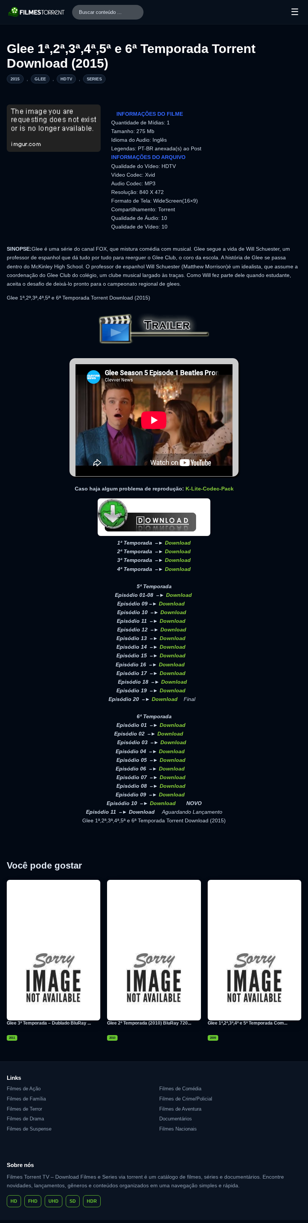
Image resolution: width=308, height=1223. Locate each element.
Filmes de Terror (24, 1109)
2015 (15, 79)
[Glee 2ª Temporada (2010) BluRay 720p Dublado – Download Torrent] (154, 950)
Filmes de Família (26, 1099)
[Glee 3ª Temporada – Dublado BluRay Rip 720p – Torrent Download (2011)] (53, 950)
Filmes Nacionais (178, 1129)
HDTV (66, 79)
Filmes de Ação (24, 1088)
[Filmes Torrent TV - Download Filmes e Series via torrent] (37, 12)
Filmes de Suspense (29, 1129)
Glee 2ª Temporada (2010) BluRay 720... (149, 1023)
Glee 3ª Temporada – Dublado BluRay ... (49, 1023)
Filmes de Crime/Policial (185, 1099)
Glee (40, 79)
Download (178, 543)
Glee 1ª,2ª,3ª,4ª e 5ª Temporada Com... (247, 1023)
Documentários (175, 1119)
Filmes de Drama (25, 1119)
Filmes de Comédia (180, 1088)
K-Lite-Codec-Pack (210, 489)
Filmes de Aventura (180, 1109)
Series (94, 79)
